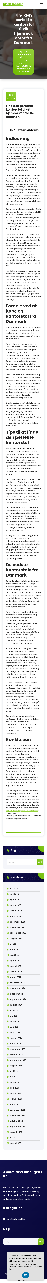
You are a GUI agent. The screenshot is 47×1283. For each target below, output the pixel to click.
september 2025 (18, 933)
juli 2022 (14, 1137)
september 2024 (18, 999)
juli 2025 (14, 944)
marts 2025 (15, 966)
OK (25, 1275)
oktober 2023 (16, 1054)
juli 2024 (14, 1010)
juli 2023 (14, 1071)
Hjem (22, 51)
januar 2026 (15, 916)
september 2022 (18, 1126)
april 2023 (14, 1087)
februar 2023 (16, 1099)
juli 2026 (14, 888)
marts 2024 (15, 1032)
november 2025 (17, 927)
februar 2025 (16, 971)
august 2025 (16, 938)
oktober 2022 (16, 1121)
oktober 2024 (16, 993)
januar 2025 (15, 977)
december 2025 (17, 921)
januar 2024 (16, 1043)
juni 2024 (14, 1016)
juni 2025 (14, 949)
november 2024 (17, 988)
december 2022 (17, 1110)
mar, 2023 (11, 96)
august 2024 (16, 1005)
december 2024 (18, 982)
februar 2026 (16, 910)
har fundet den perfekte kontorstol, (22, 810)
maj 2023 (14, 1082)
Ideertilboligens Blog (24, 56)
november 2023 (17, 1049)
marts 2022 (15, 1143)
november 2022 (17, 1115)
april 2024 (15, 1027)
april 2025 (14, 960)
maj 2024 (14, 1021)
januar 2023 (15, 1104)
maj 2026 (14, 894)
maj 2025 (14, 955)
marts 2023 (15, 1093)
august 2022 (16, 1132)
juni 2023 (14, 1076)
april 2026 (14, 899)
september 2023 (18, 1060)
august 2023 (16, 1065)
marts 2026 (15, 905)
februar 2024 (16, 1038)
